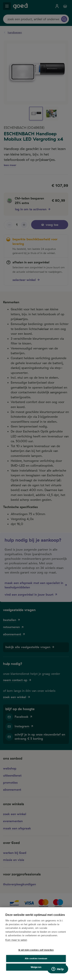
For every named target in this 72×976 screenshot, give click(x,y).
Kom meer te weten (16, 940)
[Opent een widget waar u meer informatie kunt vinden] (57, 969)
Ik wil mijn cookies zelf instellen (36, 950)
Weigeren (36, 967)
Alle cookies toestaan (36, 958)
